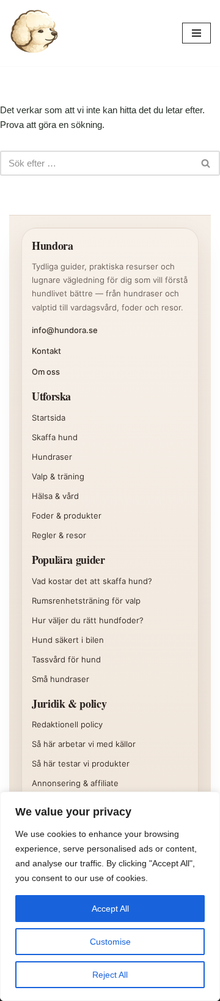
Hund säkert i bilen (68, 640)
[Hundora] (33, 33)
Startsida (48, 417)
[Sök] (206, 163)
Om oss (46, 372)
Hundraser (52, 457)
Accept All (110, 908)
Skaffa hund (55, 437)
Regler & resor (59, 535)
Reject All (110, 975)
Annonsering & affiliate (75, 783)
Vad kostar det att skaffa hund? (92, 581)
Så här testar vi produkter (81, 763)
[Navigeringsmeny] (196, 33)
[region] (110, 896)
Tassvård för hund (66, 659)
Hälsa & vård (55, 496)
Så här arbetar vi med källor (84, 744)
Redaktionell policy (67, 724)
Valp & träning (58, 476)
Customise (110, 942)
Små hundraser (60, 679)
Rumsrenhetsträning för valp (86, 600)
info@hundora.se (65, 330)
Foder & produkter (66, 515)
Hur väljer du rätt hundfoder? (88, 620)
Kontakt (46, 351)
